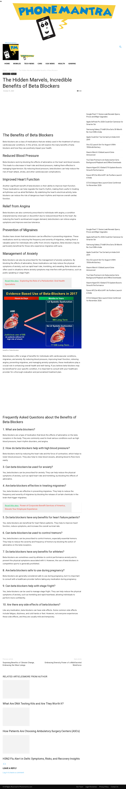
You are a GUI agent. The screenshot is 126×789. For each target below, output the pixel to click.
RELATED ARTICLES (13, 676)
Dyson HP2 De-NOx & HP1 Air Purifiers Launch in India (104, 176)
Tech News (29, 63)
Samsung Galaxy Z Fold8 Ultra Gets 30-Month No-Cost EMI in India (104, 130)
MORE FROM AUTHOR (35, 676)
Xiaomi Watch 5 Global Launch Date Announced (100, 153)
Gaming (72, 63)
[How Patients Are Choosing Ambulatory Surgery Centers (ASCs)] (42, 717)
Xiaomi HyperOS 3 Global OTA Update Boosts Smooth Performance (104, 169)
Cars (40, 63)
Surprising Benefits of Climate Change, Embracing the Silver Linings (18, 663)
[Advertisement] (42, 112)
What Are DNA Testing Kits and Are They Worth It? (33, 703)
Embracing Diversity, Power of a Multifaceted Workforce (63, 663)
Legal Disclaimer (91, 787)
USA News (50, 63)
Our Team (79, 787)
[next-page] (5, 764)
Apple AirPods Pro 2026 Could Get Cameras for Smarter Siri (104, 123)
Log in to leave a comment (13, 772)
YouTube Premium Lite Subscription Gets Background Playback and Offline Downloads (103, 161)
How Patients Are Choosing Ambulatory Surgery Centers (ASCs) (41, 731)
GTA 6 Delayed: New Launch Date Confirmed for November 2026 (103, 184)
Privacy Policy (104, 787)
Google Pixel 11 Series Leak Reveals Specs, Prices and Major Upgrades (103, 115)
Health (61, 63)
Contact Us (114, 787)
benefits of (12, 70)
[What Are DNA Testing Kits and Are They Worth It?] (42, 689)
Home (7, 63)
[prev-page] (3, 764)
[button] (120, 47)
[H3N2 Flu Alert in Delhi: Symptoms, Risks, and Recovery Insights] (42, 744)
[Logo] (11, 59)
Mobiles (17, 63)
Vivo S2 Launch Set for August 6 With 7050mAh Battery (101, 146)
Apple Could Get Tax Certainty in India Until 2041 (103, 138)
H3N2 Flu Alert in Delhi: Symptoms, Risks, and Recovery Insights (41, 758)
